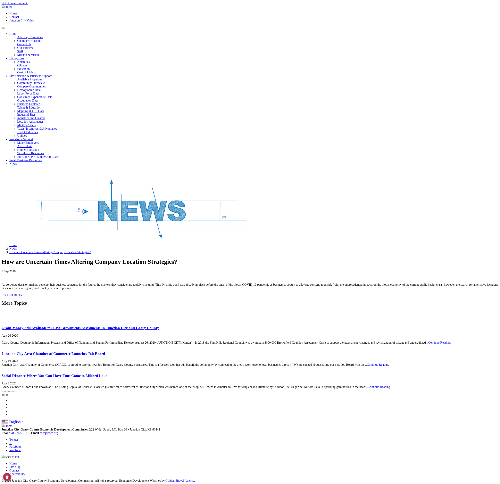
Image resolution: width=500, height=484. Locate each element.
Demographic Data (29, 90)
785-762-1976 (20, 433)
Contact (14, 17)
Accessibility (17, 474)
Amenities (23, 61)
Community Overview (31, 83)
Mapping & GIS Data (30, 111)
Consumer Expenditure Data (34, 97)
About (13, 33)
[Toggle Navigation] (3, 28)
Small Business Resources (25, 160)
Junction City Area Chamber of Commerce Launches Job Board (53, 354)
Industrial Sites (26, 114)
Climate (22, 65)
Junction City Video (21, 20)
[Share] (7, 391)
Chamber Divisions (29, 40)
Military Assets (26, 125)
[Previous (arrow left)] (3, 395)
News (13, 163)
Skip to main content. (15, 3)
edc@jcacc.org (49, 433)
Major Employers (28, 142)
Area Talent (24, 146)
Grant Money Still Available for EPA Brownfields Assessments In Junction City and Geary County (80, 328)
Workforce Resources (30, 153)
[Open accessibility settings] (7, 477)
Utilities (22, 135)
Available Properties (29, 79)
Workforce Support (21, 139)
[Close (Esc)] (3, 391)
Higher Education (28, 149)
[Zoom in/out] (14, 391)
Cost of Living (26, 72)
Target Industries (27, 132)
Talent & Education (29, 107)
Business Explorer (28, 104)
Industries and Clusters (31, 118)
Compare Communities (31, 86)
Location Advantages (30, 121)
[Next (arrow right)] (7, 395)
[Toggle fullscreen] (10, 391)
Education (23, 68)
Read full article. (12, 294)
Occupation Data (27, 100)
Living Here (16, 58)
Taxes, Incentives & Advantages (37, 128)
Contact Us (24, 44)
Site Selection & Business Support (30, 76)
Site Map (15, 467)
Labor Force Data (28, 93)
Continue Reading (439, 342)
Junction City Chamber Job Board (38, 156)
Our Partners (25, 47)
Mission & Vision (28, 54)
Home (13, 13)
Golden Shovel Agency (179, 480)
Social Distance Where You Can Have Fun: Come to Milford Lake (54, 376)
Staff (20, 51)
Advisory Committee (30, 37)
